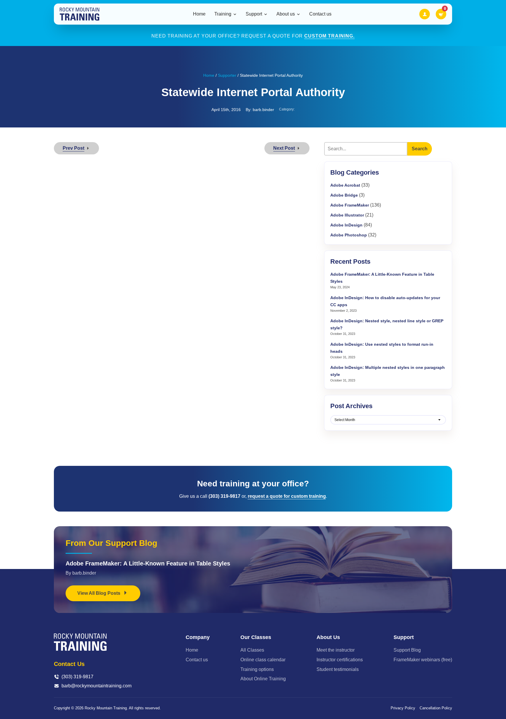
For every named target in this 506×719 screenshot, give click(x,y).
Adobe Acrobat (345, 185)
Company (198, 637)
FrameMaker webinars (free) (423, 659)
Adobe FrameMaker (349, 205)
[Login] (424, 14)
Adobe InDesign (346, 225)
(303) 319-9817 (77, 676)
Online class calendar (263, 659)
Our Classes (255, 637)
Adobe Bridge (344, 195)
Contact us (320, 13)
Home (199, 13)
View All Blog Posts (99, 593)
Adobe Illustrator (347, 215)
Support (254, 14)
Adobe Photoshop (348, 235)
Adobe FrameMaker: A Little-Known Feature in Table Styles (148, 563)
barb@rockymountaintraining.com (96, 685)
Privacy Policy (403, 708)
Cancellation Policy (436, 708)
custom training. (329, 35)
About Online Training (263, 678)
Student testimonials (338, 669)
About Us (328, 637)
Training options (257, 669)
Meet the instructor (336, 650)
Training (222, 14)
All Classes (252, 650)
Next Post (284, 148)
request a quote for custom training (287, 496)
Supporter (227, 75)
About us (285, 14)
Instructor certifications (340, 659)
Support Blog (407, 650)
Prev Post (73, 148)
